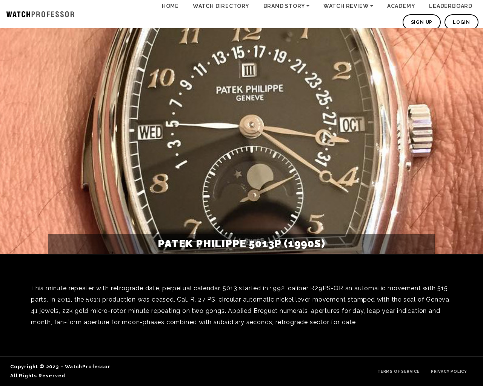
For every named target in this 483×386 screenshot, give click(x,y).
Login (461, 22)
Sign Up (422, 22)
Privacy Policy (449, 371)
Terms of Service (398, 371)
